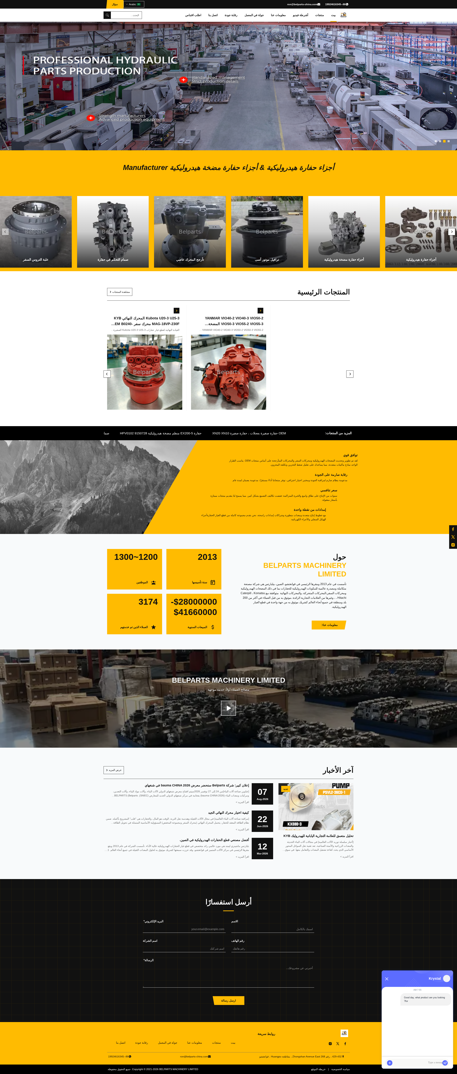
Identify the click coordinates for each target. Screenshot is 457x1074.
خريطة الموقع (318, 1069)
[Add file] (389, 1063)
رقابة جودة (231, 15)
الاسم (234, 921)
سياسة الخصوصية (340, 1069)
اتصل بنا (213, 15)
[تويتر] (453, 537)
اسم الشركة (150, 940)
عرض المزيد (115, 770)
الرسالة (149, 960)
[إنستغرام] (453, 545)
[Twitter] (338, 1044)
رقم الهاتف (237, 940)
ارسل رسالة (228, 1000)
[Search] (107, 15)
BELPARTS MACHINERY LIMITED (178, 1069)
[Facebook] (345, 1044)
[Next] (451, 231)
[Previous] (5, 231)
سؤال (115, 4)
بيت (333, 15)
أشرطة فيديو (300, 15)
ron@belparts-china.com (302, 4)
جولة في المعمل (254, 15)
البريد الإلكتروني (153, 921)
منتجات (319, 15)
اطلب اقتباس (193, 15)
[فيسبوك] (453, 529)
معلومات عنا (278, 15)
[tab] (449, 141)
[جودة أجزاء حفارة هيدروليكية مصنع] (228, 86)
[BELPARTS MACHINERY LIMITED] (343, 15)
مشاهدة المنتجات (121, 291)
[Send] (445, 1063)
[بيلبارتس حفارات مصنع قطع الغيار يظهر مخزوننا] (228, 708)
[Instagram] (330, 1044)
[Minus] (387, 979)
